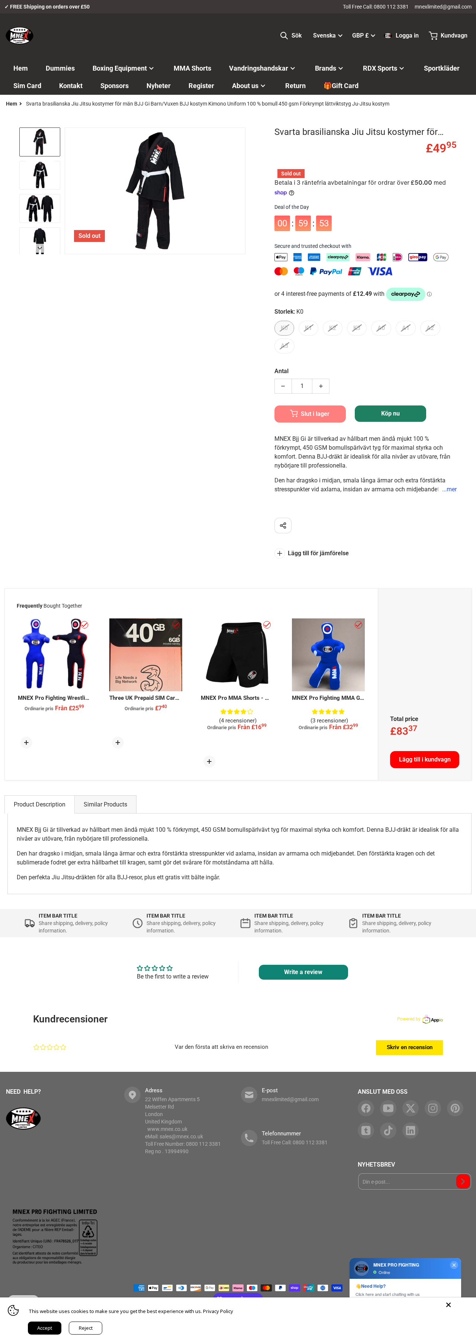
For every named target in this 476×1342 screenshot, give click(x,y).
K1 (308, 328)
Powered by (409, 1019)
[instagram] (433, 1108)
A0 (381, 328)
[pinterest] (455, 1108)
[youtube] (388, 1108)
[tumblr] (366, 1130)
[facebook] (366, 1108)
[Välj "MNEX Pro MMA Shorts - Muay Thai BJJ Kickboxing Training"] (267, 624)
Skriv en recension (409, 1047)
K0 (284, 328)
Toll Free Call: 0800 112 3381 (376, 7)
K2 (332, 328)
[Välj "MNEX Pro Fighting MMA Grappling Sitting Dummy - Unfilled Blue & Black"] (358, 624)
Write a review (303, 972)
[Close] (448, 1305)
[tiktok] (388, 1130)
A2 (430, 328)
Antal (281, 371)
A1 (405, 328)
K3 (356, 328)
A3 (284, 345)
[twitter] (410, 1108)
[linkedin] (410, 1130)
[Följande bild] (241, 190)
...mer (449, 489)
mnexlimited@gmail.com (443, 7)
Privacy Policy (218, 1311)
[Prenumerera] (463, 1181)
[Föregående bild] (69, 190)
